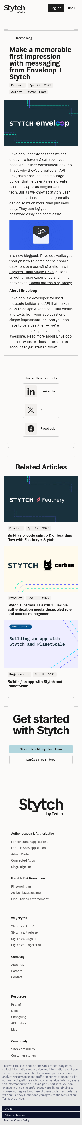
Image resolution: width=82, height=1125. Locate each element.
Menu (71, 8)
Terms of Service (13, 1098)
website (29, 342)
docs (42, 342)
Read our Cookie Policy (16, 1120)
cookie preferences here (35, 1087)
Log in (56, 8)
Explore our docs (41, 759)
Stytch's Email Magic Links (31, 272)
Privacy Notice (23, 1095)
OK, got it (10, 1108)
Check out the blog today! (50, 283)
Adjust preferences (15, 1114)
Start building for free (41, 749)
